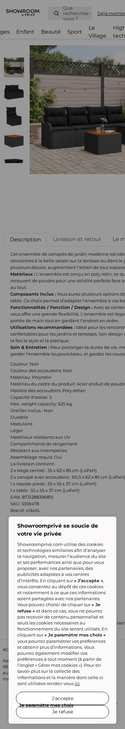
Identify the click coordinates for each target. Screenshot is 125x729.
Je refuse (62, 712)
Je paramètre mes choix (46, 705)
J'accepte (62, 698)
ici (77, 683)
